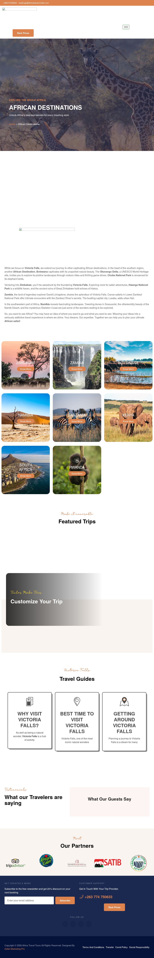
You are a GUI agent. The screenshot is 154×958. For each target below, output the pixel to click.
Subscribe (65, 900)
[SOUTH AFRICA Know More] (26, 493)
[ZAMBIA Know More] (77, 388)
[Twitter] (146, 3)
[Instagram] (151, 3)
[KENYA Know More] (128, 441)
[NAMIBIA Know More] (26, 441)
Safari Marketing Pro (15, 948)
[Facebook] (142, 3)
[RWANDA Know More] (77, 493)
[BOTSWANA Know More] (128, 388)
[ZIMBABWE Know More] (26, 388)
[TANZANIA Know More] (77, 441)
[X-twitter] (81, 924)
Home (12, 124)
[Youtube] (73, 924)
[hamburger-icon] (126, 27)
